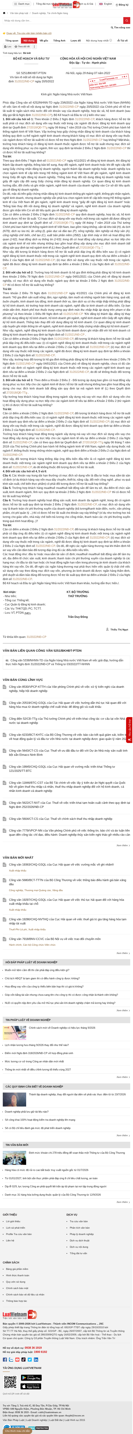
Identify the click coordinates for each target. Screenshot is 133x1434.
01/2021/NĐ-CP (56, 160)
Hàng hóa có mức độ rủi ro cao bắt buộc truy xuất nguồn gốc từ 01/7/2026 (46, 1170)
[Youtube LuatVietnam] (17, 1360)
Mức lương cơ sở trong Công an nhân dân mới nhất (34, 1061)
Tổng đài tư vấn (78, 1253)
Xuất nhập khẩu (17, 870)
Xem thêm (122, 845)
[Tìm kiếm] (126, 20)
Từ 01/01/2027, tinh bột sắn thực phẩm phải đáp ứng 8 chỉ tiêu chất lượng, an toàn (51, 1178)
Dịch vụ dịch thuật (79, 1240)
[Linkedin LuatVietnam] (36, 1360)
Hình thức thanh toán (17, 1275)
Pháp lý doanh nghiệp (82, 1234)
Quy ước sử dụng (15, 1281)
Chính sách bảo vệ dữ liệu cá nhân (25, 1294)
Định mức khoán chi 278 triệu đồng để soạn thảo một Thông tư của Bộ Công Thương (77, 1152)
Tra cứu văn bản (79, 1221)
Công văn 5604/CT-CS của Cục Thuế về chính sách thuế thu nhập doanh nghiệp (60, 818)
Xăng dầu (57, 890)
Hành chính (15, 944)
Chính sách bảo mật (17, 1288)
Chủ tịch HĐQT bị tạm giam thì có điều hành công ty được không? (42, 978)
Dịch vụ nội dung (79, 1246)
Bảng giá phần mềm (17, 1269)
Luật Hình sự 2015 (75, 1420)
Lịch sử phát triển (15, 1227)
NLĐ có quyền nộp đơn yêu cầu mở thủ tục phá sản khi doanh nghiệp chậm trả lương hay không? (60, 1002)
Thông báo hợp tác (16, 1301)
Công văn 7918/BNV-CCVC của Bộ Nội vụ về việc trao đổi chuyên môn (55, 939)
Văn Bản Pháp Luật (13, 1420)
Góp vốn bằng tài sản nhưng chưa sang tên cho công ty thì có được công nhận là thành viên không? (61, 994)
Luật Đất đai (56, 1420)
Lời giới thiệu (13, 1221)
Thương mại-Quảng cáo (37, 890)
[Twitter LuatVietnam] (30, 1360)
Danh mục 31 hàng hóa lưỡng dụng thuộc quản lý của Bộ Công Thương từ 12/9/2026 (53, 1194)
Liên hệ (10, 1240)
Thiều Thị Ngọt (119, 629)
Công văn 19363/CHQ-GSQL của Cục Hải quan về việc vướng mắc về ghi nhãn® (61, 864)
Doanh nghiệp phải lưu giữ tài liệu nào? (26, 1111)
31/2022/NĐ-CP (24, 81)
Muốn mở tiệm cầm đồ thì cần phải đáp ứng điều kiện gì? (37, 970)
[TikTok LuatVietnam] (23, 1360)
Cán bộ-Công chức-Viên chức (39, 944)
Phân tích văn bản (80, 1227)
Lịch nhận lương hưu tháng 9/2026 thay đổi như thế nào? (37, 1045)
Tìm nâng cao (121, 27)
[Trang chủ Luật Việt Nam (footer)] (66, 1314)
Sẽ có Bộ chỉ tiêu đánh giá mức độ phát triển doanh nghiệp (37, 1128)
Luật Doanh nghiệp (36, 1420)
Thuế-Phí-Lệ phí (18, 929)
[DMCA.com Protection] (38, 1429)
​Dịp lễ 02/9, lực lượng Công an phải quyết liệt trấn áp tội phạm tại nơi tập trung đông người (55, 1186)
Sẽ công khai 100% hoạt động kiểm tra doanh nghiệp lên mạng (40, 1119)
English (108, 3)
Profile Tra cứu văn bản (19, 1234)
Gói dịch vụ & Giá (83, 3)
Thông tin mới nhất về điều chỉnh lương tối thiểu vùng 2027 (38, 1069)
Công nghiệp (16, 890)
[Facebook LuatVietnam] (5, 1360)
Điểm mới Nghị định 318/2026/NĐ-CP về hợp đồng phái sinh (39, 1053)
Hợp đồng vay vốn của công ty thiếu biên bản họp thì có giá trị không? (44, 986)
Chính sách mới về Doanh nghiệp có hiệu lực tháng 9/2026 (62, 1027)
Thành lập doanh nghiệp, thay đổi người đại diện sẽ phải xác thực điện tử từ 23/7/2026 (77, 1094)
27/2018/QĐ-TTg (37, 127)
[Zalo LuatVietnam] (11, 1360)
